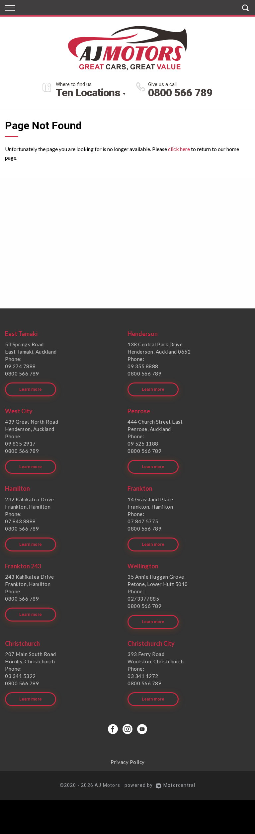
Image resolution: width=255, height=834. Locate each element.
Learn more (30, 389)
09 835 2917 (20, 444)
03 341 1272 (143, 676)
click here (179, 149)
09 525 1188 (143, 444)
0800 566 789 (180, 92)
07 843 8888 (20, 521)
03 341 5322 (20, 676)
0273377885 (143, 599)
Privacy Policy (128, 762)
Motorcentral (179, 785)
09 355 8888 (143, 366)
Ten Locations (88, 92)
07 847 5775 (143, 521)
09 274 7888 (20, 366)
